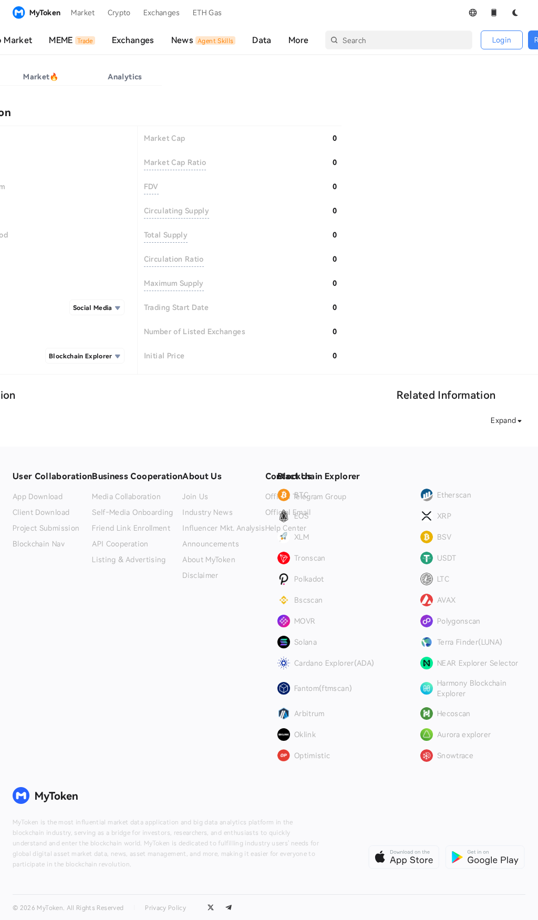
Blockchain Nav (39, 543)
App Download (38, 496)
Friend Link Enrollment (131, 528)
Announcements (210, 543)
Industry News (207, 512)
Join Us (195, 496)
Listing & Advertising (128, 559)
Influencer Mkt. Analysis (223, 528)
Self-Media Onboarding (132, 512)
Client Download (41, 512)
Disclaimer (200, 575)
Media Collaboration (126, 496)
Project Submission (46, 528)
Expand (503, 420)
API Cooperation (120, 543)
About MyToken (208, 559)
